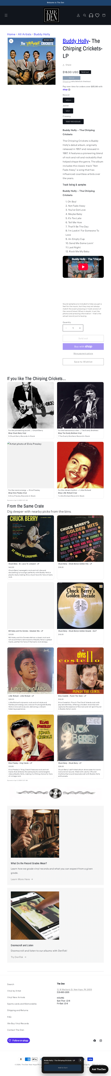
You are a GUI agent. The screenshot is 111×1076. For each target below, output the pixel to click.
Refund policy (98, 1065)
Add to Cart (62, 1067)
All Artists (24, 34)
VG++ (70, 101)
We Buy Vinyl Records (18, 1023)
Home (11, 34)
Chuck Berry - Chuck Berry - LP (70, 763)
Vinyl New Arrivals (16, 997)
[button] (6, 15)
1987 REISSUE (75, 122)
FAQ (9, 1017)
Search (10, 984)
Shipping (67, 81)
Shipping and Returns (17, 1010)
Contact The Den (15, 1030)
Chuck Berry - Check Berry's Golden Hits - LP (75, 564)
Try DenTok (17, 957)
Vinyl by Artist (14, 991)
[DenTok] (91, 15)
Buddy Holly (42, 34)
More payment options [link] (83, 353)
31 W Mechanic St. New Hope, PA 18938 (74, 989)
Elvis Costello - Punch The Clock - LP (72, 696)
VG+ (69, 111)
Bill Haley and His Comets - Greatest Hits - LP (26, 631)
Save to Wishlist (83, 361)
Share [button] (68, 65)
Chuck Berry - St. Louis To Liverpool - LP (24, 564)
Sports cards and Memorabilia (22, 1004)
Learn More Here (20, 879)
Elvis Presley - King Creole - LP (20, 763)
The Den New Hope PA (31, 1065)
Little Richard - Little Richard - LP (21, 696)
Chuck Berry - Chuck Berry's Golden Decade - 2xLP (77, 631)
